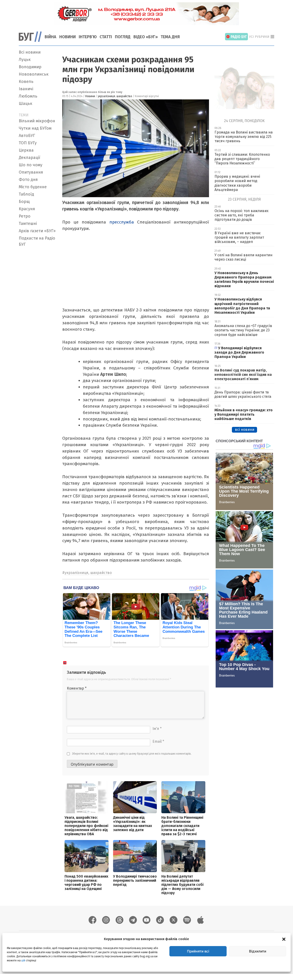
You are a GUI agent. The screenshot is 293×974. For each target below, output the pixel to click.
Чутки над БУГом (35, 128)
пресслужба (121, 222)
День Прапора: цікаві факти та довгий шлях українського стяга (242, 394)
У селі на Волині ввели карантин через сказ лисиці (243, 257)
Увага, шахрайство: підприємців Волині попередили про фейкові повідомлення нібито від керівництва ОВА (86, 825)
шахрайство (124, 96)
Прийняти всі (198, 951)
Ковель (26, 81)
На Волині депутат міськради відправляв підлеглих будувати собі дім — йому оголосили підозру (182, 884)
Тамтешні (28, 223)
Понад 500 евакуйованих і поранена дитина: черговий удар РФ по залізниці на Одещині (86, 882)
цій (23, 960)
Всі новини (30, 52)
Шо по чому (30, 164)
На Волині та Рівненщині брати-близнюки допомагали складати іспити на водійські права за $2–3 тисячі (182, 825)
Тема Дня (170, 36)
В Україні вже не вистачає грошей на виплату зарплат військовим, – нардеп (239, 237)
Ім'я (157, 728)
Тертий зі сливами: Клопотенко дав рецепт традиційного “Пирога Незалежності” (242, 158)
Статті (106, 36)
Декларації (29, 157)
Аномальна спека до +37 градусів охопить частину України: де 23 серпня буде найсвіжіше (243, 330)
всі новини (244, 429)
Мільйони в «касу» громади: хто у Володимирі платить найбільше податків (243, 414)
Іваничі (26, 88)
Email (158, 741)
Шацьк (25, 103)
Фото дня (28, 179)
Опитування (31, 172)
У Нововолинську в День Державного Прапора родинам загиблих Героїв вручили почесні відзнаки (244, 279)
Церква (26, 150)
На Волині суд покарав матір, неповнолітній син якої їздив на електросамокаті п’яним (243, 374)
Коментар (77, 688)
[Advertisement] (38, 317)
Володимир (30, 66)
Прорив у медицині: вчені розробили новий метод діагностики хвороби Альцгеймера (237, 183)
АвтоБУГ (27, 135)
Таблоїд (26, 194)
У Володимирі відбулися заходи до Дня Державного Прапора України (239, 352)
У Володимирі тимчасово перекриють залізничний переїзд (135, 880)
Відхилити (257, 951)
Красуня (27, 208)
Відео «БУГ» (145, 36)
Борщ (24, 201)
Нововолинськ (34, 74)
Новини (67, 36)
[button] (284, 939)
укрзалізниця (106, 96)
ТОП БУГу (28, 142)
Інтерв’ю (88, 36)
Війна (50, 36)
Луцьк (25, 59)
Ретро (24, 216)
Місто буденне (33, 186)
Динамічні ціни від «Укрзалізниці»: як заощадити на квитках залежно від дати (132, 823)
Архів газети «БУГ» (37, 230)
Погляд (122, 36)
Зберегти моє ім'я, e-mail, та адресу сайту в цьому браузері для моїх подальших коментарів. (132, 753)
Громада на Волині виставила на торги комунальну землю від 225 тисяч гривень (243, 136)
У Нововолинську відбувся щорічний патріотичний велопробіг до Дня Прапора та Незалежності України (242, 306)
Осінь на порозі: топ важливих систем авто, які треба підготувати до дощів (241, 215)
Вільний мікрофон (37, 120)
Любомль (28, 96)
